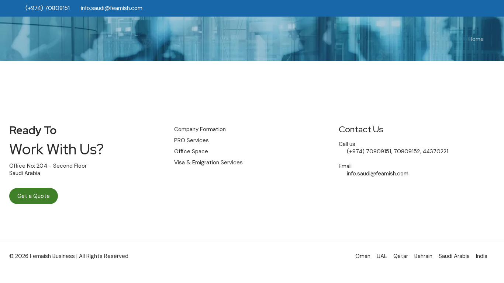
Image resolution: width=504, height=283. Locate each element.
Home (476, 39)
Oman (362, 256)
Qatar (400, 256)
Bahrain (423, 256)
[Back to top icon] (468, 268)
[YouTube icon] (466, 8)
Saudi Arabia (454, 256)
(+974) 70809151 (47, 8)
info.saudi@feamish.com (111, 8)
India (481, 256)
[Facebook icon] (457, 8)
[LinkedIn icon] (475, 8)
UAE (382, 256)
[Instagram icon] (484, 8)
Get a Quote (33, 196)
